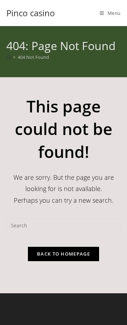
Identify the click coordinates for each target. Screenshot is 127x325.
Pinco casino (30, 13)
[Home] (8, 57)
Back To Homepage (63, 254)
